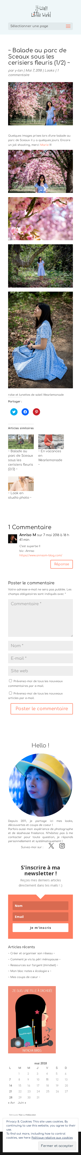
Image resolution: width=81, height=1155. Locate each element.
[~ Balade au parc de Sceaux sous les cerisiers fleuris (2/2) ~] (21, 441)
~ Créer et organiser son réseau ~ (31, 953)
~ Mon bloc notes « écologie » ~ (29, 971)
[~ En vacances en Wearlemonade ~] (51, 441)
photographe (63, 829)
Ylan (20, 1115)
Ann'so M (27, 535)
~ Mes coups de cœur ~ (24, 977)
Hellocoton (31, 1115)
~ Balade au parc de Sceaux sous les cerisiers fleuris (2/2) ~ (20, 460)
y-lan (18, 70)
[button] (40, 171)
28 (10, 1097)
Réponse (61, 564)
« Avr (11, 1102)
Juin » (22, 1102)
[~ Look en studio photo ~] (21, 483)
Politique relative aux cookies (52, 1137)
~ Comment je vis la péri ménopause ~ (34, 959)
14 (10, 1085)
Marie (44, 144)
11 (47, 1079)
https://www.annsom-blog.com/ (40, 555)
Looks (49, 70)
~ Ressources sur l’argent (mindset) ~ (33, 965)
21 (10, 1091)
